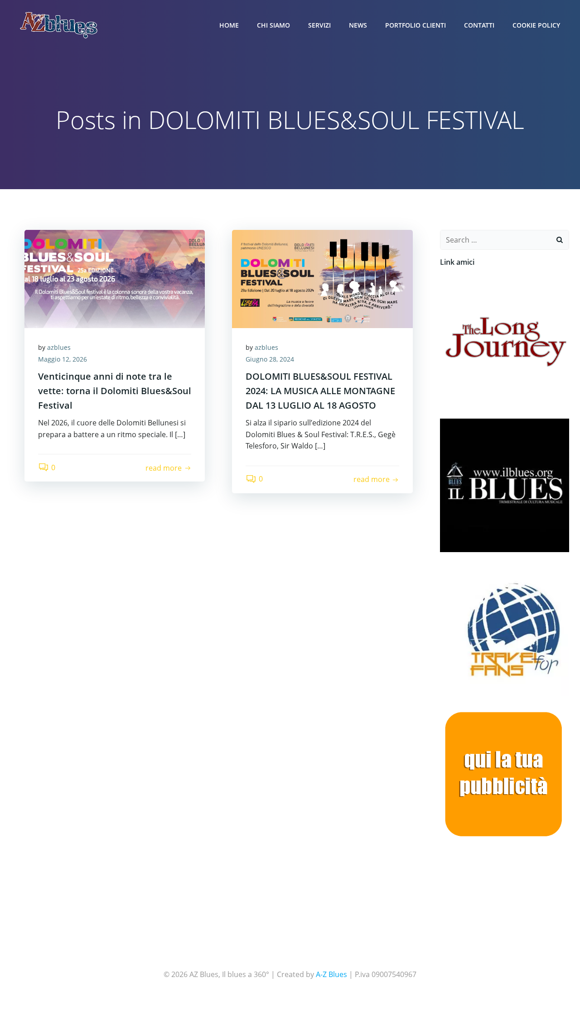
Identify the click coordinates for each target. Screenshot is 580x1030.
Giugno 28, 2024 (270, 359)
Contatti (479, 25)
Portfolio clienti (415, 25)
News (358, 25)
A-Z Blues (331, 974)
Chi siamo (273, 25)
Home (229, 25)
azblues (59, 347)
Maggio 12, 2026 (62, 359)
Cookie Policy (536, 25)
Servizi (319, 25)
